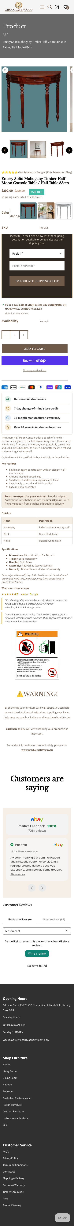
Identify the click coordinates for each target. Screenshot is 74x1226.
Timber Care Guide (13, 1192)
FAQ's (6, 1151)
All (4, 34)
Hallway (7, 1084)
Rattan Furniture (12, 1104)
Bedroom (8, 1091)
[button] (42, 7)
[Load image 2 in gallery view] (38, 149)
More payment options (34, 370)
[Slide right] (69, 150)
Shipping (7, 197)
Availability (10, 321)
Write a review (37, 954)
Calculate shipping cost (37, 281)
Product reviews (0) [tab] (20, 919)
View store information (16, 313)
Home (6, 1064)
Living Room (10, 1071)
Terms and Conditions (15, 1165)
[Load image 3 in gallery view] (57, 149)
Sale (5, 1124)
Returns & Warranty (14, 1185)
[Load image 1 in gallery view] (18, 149)
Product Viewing (12, 1205)
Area (5, 1198)
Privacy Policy (10, 1158)
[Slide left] (5, 150)
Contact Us (9, 1171)
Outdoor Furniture (13, 1111)
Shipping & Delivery (13, 1178)
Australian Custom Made (17, 1098)
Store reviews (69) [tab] (54, 919)
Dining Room (10, 1078)
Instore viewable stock (15, 1118)
